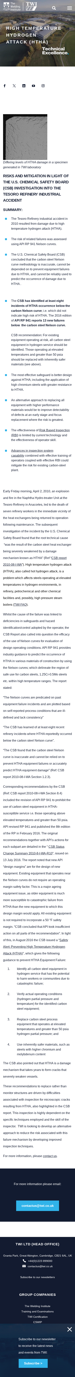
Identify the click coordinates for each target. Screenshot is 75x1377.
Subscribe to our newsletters (37, 1277)
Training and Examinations (37, 1311)
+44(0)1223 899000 (40, 1260)
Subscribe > (33, 1363)
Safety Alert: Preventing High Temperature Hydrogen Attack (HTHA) (35, 946)
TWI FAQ (20, 604)
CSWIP (37, 1322)
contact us (50, 1156)
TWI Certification (38, 1316)
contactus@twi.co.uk (38, 1206)
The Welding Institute (37, 1306)
